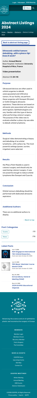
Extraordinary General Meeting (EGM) (21, 278)
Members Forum (18, 337)
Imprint (21, 395)
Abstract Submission (18, 386)
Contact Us (18, 365)
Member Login (18, 334)
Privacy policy (12, 395)
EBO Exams (18, 383)
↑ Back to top (29, 220)
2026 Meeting (30, 2)
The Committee (18, 345)
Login (14, 2)
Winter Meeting (18, 377)
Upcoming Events (18, 360)
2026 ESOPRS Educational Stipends (22, 286)
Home (3, 32)
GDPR (27, 395)
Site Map (18, 362)
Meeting (10, 32)
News (5, 237)
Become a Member (18, 339)
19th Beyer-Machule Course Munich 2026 (23, 265)
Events (5, 232)
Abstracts (18, 32)
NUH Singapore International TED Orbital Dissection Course (23, 254)
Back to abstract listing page (15, 42)
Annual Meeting (19, 380)
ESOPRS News (18, 357)
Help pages (21, 2)
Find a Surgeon (18, 342)
